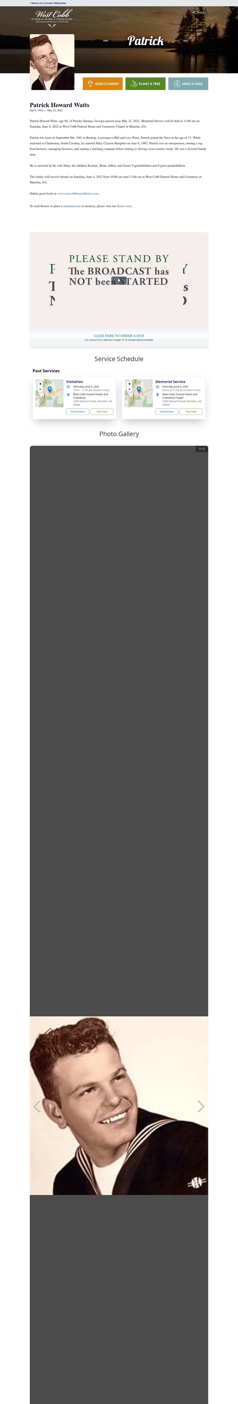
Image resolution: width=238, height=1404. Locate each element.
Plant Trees (102, 411)
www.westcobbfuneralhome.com (78, 193)
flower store (124, 206)
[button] (49, 389)
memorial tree (72, 206)
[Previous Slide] (37, 1105)
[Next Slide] (201, 1105)
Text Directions (77, 411)
